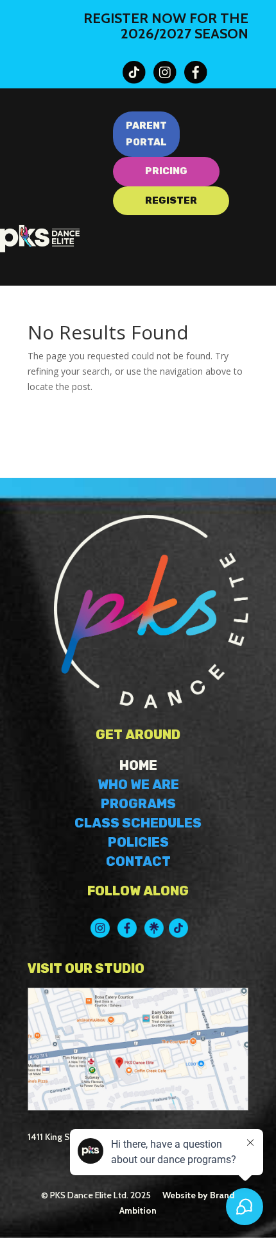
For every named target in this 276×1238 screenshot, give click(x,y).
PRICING (166, 171)
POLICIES (138, 842)
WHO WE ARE (138, 784)
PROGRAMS (138, 803)
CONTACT (138, 861)
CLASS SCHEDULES (138, 823)
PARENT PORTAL (146, 134)
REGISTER (171, 200)
